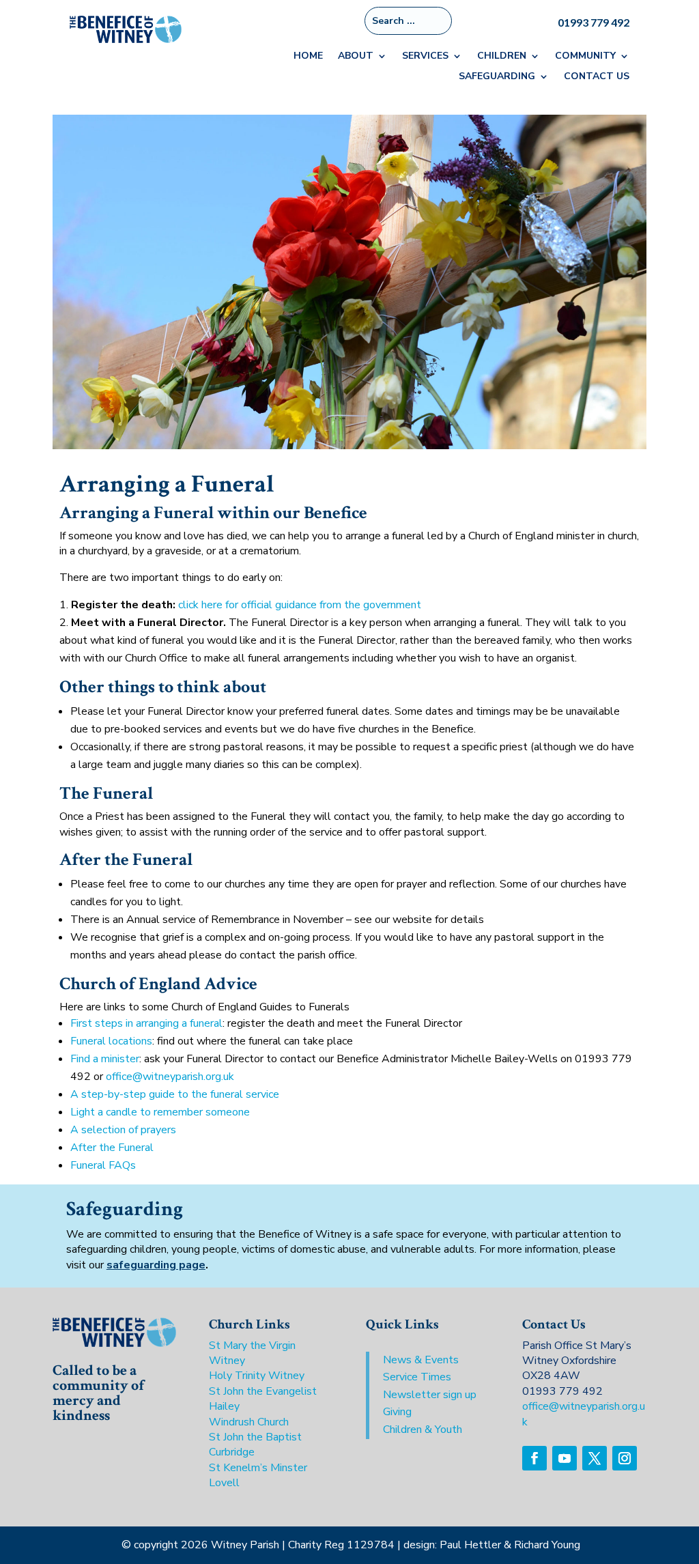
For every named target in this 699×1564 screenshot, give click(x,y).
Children (501, 56)
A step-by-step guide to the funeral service (174, 1094)
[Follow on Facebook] (534, 1458)
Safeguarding (497, 77)
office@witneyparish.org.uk (170, 1076)
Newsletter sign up (429, 1394)
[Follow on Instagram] (624, 1458)
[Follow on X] (594, 1458)
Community (585, 56)
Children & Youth (422, 1429)
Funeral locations (111, 1041)
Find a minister (104, 1058)
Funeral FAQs (103, 1165)
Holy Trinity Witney (256, 1375)
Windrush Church (249, 1422)
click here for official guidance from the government (299, 604)
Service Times (417, 1376)
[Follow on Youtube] (564, 1458)
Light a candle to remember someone (160, 1112)
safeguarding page (155, 1264)
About (355, 56)
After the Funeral (112, 1147)
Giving (397, 1411)
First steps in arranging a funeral (146, 1023)
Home (308, 56)
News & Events (421, 1359)
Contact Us (596, 77)
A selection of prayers (123, 1129)
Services (425, 56)
